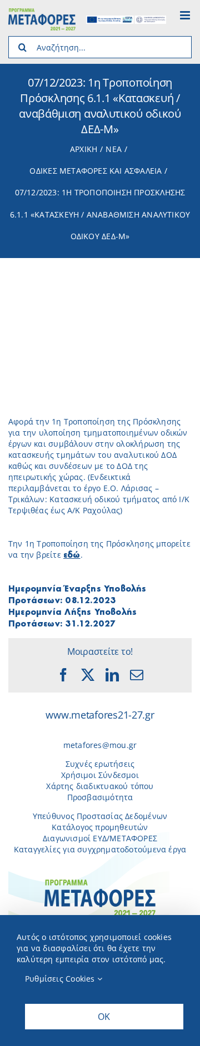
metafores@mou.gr (100, 745)
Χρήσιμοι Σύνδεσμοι (100, 775)
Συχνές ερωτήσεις (100, 764)
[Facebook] (63, 674)
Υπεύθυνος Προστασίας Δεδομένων (100, 816)
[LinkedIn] (112, 674)
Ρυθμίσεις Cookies (61, 978)
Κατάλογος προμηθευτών (100, 827)
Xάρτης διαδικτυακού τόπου (99, 786)
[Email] (136, 674)
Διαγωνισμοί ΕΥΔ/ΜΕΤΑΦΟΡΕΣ (100, 838)
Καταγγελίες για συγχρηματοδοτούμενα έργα (100, 849)
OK (104, 1016)
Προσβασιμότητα (100, 797)
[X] (88, 674)
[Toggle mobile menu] (186, 15)
